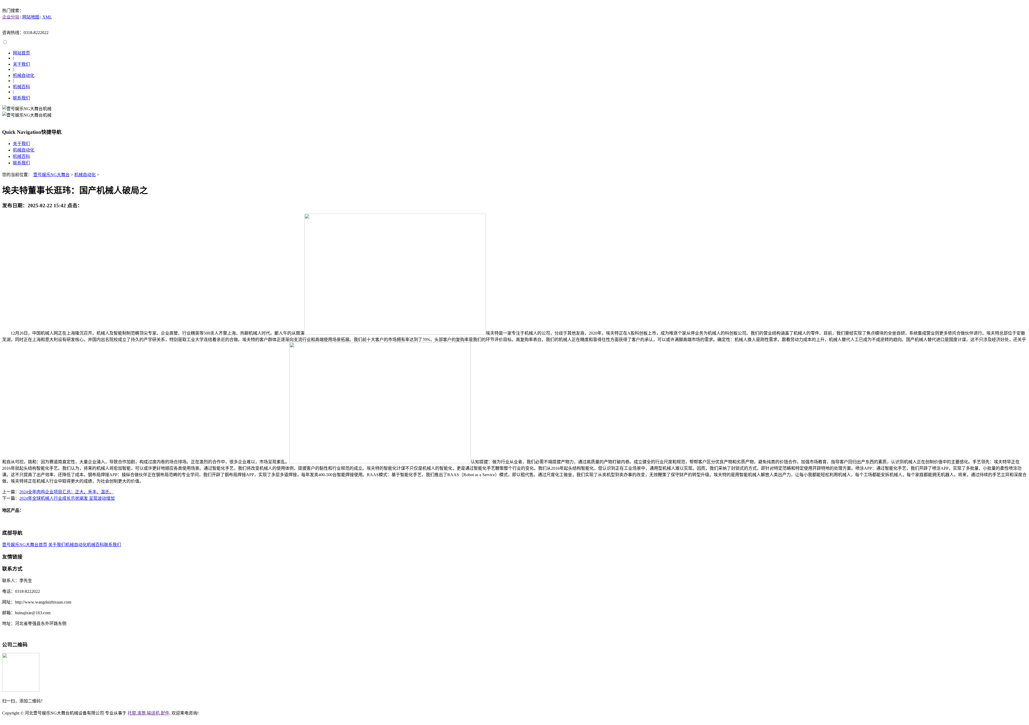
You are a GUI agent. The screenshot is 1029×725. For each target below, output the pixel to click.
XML (47, 17)
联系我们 (21, 98)
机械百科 (21, 86)
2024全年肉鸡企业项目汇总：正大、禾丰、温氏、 (66, 492)
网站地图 (30, 17)
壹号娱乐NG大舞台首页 (24, 544)
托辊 (132, 713)
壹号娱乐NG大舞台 (51, 174)
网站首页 (21, 53)
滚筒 (141, 713)
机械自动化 (23, 75)
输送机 (153, 713)
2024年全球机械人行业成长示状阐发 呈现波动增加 (67, 498)
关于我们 (21, 64)
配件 (165, 713)
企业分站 (10, 17)
